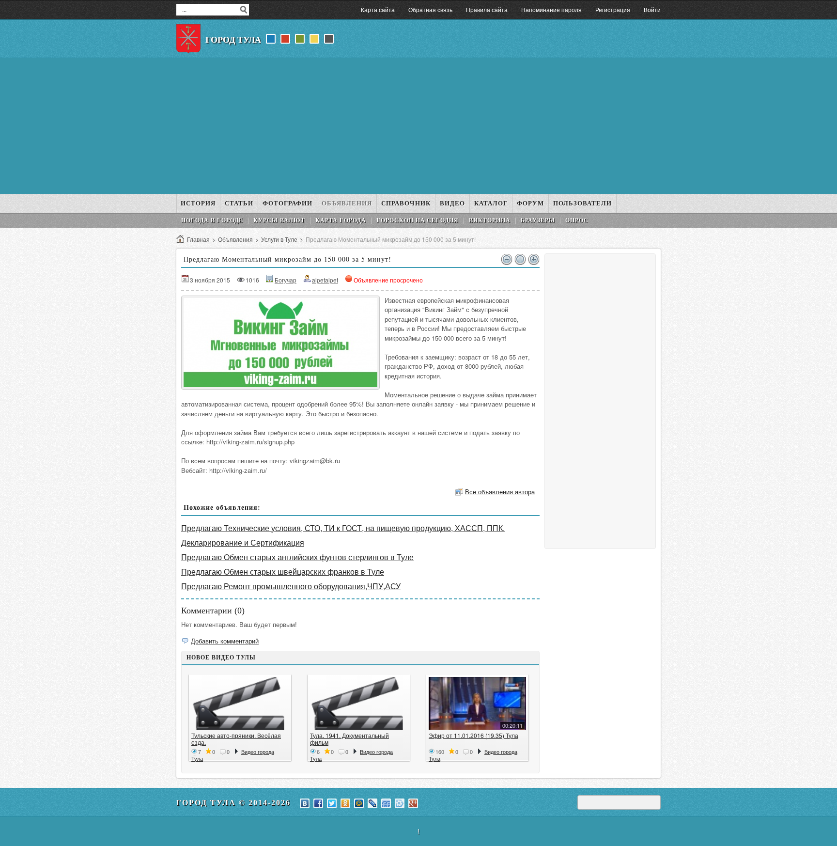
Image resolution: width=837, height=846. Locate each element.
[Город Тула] (188, 38)
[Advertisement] (418, 126)
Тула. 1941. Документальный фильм (349, 738)
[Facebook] (318, 803)
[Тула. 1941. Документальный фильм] (358, 703)
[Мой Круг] (399, 803)
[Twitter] (332, 803)
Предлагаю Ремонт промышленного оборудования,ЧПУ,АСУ (291, 586)
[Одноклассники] (345, 803)
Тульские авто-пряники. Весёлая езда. (236, 738)
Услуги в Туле (279, 239)
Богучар (285, 280)
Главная (198, 239)
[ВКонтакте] (305, 803)
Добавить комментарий (225, 640)
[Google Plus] (413, 803)
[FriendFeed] (386, 803)
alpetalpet (325, 280)
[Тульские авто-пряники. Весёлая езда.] (240, 703)
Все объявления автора (500, 491)
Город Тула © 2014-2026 (233, 803)
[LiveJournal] (372, 803)
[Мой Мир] (359, 803)
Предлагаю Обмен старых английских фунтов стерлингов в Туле (297, 557)
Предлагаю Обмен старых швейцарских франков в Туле (282, 571)
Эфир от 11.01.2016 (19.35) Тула (473, 735)
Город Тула (233, 40)
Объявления (235, 239)
